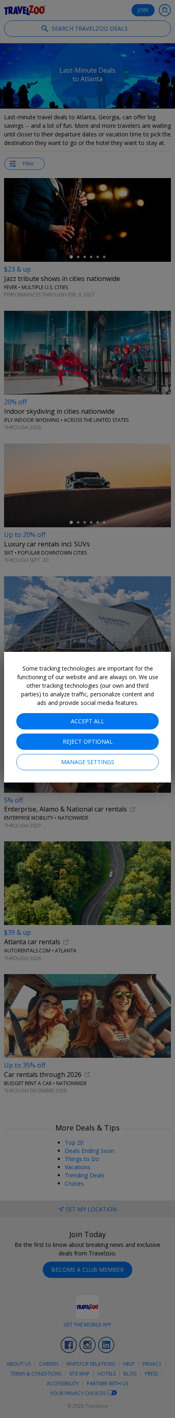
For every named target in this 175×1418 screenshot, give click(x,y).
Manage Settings (87, 762)
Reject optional (88, 741)
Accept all (87, 721)
